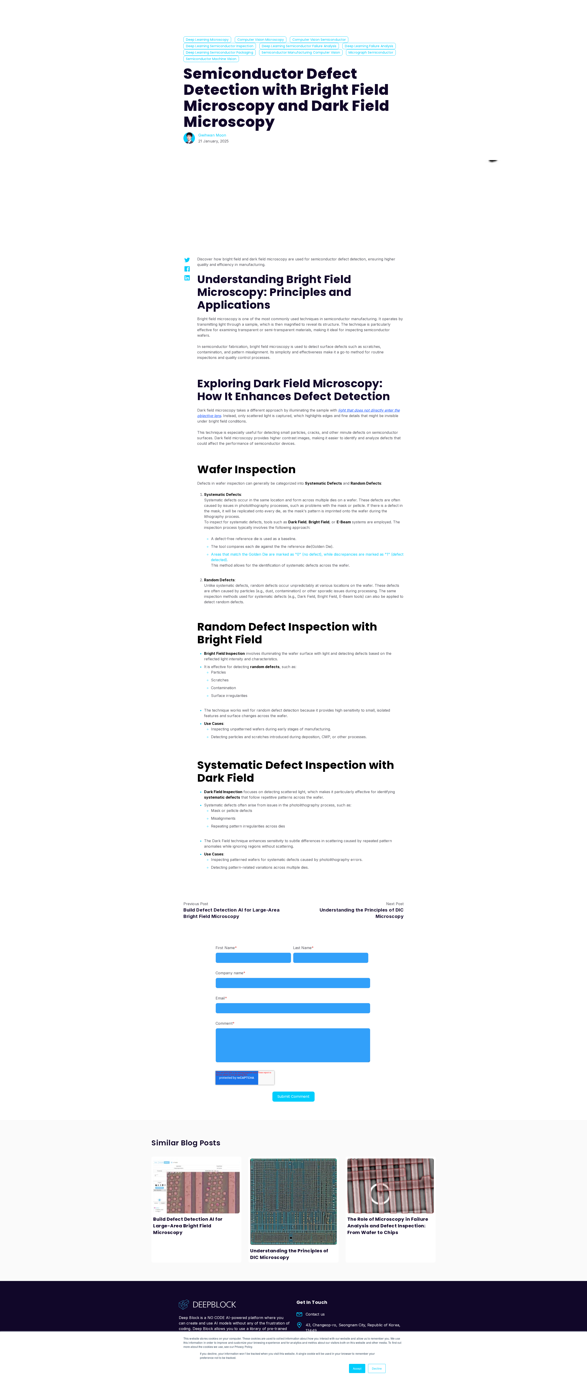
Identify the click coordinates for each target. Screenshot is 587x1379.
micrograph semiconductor (371, 52)
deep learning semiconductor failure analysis (299, 46)
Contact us (315, 1314)
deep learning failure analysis (369, 46)
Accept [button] (357, 1368)
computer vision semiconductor (319, 39)
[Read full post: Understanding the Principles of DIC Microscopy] (293, 1201)
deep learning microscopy (207, 39)
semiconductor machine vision (211, 59)
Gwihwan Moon (212, 135)
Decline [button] (377, 1368)
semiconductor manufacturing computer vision (301, 52)
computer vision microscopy (260, 39)
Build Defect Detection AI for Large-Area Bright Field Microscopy (188, 1226)
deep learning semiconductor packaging (219, 52)
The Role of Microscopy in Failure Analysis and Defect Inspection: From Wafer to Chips (387, 1226)
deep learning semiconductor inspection (219, 46)
